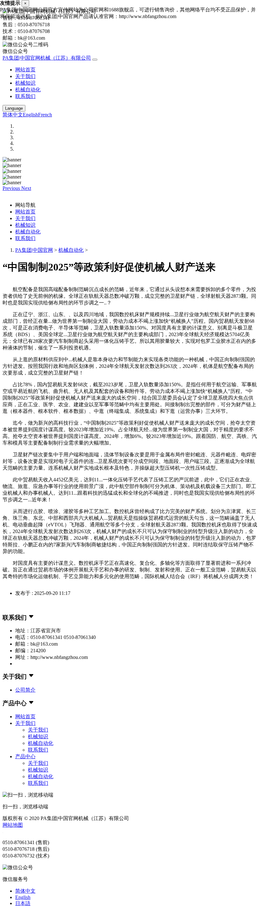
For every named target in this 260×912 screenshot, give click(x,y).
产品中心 (25, 756)
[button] (12, 188)
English (30, 114)
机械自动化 (28, 89)
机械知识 (25, 83)
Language (14, 108)
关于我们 (25, 76)
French (45, 114)
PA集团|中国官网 (34, 250)
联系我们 (25, 96)
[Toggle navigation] (94, 60)
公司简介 (25, 690)
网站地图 (13, 825)
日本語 (22, 903)
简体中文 (13, 114)
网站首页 (25, 69)
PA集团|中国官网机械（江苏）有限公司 (47, 58)
